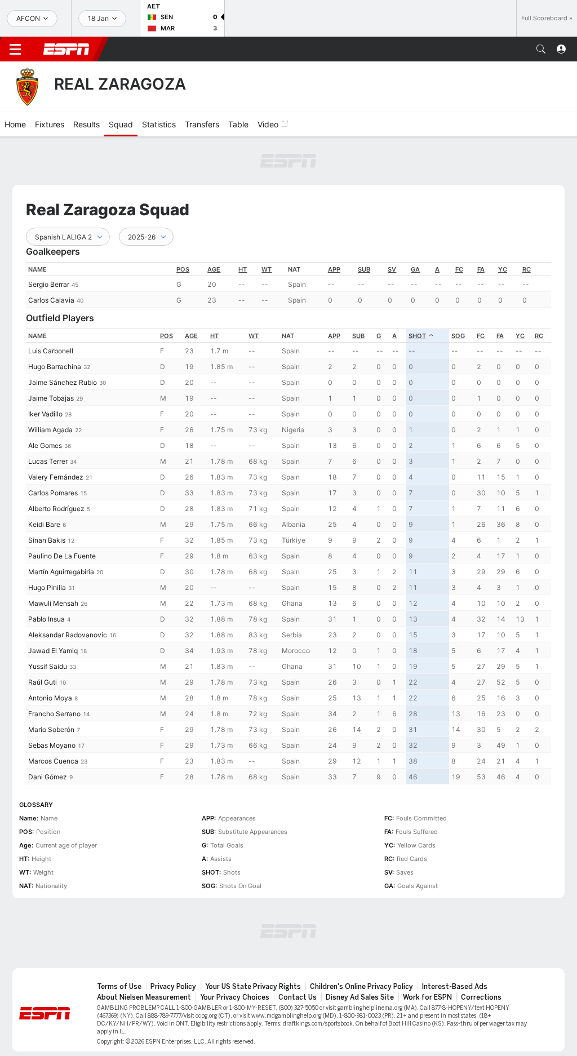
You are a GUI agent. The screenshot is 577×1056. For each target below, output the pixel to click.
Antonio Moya (50, 698)
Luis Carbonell (50, 351)
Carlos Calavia (51, 300)
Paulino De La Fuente (62, 556)
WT (266, 269)
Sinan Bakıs (46, 540)
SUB (364, 269)
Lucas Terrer (48, 461)
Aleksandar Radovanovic (67, 635)
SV (392, 269)
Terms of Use (119, 987)
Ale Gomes (45, 445)
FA (481, 269)
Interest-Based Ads (454, 987)
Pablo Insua (46, 619)
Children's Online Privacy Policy (361, 987)
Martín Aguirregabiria (61, 571)
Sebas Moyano (52, 745)
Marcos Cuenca (53, 761)
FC (459, 269)
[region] (288, 285)
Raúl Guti (42, 682)
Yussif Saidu (47, 666)
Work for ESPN (427, 997)
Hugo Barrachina (54, 366)
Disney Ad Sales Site (360, 997)
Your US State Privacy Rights (253, 987)
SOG (458, 336)
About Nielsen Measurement (144, 997)
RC (526, 269)
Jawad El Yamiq (53, 650)
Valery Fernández (55, 477)
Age (213, 269)
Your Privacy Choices (234, 997)
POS (182, 269)
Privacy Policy (173, 987)
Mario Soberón (51, 729)
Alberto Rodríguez (56, 508)
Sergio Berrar (48, 284)
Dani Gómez (47, 777)
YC (502, 269)
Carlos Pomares (53, 493)
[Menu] (15, 49)
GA (415, 269)
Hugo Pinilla (47, 587)
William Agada (50, 429)
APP (334, 269)
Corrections (481, 997)
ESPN (66, 49)
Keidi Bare (44, 524)
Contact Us (297, 997)
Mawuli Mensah (53, 603)
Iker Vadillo (45, 414)
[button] (540, 49)
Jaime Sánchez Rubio (62, 382)
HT (242, 269)
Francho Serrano (54, 713)
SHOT (417, 336)
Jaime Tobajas (51, 398)
